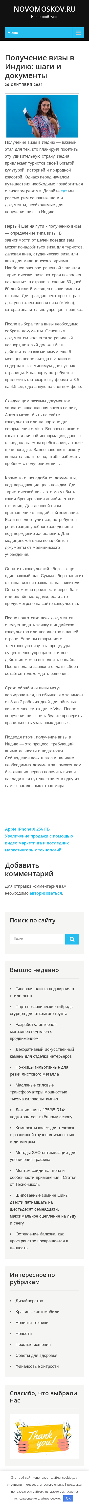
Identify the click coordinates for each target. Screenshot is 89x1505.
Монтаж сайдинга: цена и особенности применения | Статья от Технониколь (43, 1177)
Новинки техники (32, 1322)
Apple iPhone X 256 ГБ (27, 829)
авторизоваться (46, 893)
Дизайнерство (29, 1300)
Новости (24, 1333)
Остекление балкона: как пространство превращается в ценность (39, 1241)
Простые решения (33, 1344)
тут (64, 191)
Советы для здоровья (36, 1355)
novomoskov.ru (45, 9)
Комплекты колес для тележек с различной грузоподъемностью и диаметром (42, 1134)
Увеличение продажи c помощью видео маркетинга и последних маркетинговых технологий (39, 843)
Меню (12, 33)
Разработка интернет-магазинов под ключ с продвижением (33, 1031)
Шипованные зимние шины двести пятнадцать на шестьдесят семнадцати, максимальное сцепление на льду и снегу (43, 1209)
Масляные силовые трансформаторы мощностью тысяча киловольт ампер (38, 1092)
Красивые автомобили (38, 1311)
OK (68, 1498)
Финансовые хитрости (37, 1366)
